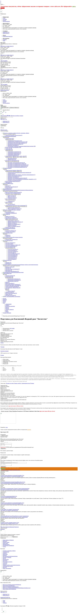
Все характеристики (4, 337)
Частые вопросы (6, 21)
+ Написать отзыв (4, 435)
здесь (7, 427)
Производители (6, 544)
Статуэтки (5, 562)
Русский (6, 107)
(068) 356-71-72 (6, 32)
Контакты (5, 541)
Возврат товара (6, 542)
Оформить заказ (3, 129)
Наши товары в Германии (8, 540)
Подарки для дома (10, 383)
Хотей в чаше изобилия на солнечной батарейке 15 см (11, 476)
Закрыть (2, 8)
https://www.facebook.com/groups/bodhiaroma (12, 584)
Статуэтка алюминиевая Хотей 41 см (8, 497)
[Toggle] (1, 45)
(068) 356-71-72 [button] (3, 592)
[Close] (3, 4)
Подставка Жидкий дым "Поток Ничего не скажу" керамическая (14, 517)
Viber (4, 600)
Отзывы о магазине (7, 312)
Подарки (32, 383)
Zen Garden (12, 328)
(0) (1, 325)
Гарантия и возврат (4, 351)
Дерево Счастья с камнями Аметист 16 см (9, 523)
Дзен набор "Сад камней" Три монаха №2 (9, 510)
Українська (16, 107)
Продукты (5, 560)
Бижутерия (5, 554)
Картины (5, 555)
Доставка (5, 19)
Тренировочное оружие (8, 566)
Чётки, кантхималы (7, 568)
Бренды (4, 300)
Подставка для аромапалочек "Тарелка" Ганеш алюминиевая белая (14, 489)
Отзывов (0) (5, 362)
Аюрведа (5, 552)
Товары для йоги (17, 383)
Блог (4, 302)
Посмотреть (2, 468)
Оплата (4, 20)
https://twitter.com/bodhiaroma (9, 585)
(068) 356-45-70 (6, 33)
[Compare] (2, 326)
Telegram (5, 602)
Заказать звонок (3, 124)
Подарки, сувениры (7, 557)
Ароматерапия (6, 551)
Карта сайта (5, 543)
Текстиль (5, 563)
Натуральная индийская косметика (10, 556)
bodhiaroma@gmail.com (7, 36)
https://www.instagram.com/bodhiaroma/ (11, 586)
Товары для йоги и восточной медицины (11, 565)
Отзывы (2, 355)
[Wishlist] (0, 326)
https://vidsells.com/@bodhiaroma (9, 589)
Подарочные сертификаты (8, 545)
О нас (4, 18)
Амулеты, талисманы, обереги (9, 550)
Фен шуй (5, 567)
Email (1, 462)
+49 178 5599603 (3, 60)
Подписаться (14, 536)
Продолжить (3, 448)
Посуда (4, 558)
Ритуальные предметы (7, 561)
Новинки (5, 299)
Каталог (4, 298)
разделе (29, 429)
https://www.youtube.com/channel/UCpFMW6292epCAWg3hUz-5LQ (16, 587)
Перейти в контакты (4, 90)
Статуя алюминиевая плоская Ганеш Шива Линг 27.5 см (12, 483)
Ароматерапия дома (26, 383)
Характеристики (6, 360)
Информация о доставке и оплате (10, 361)
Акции (4, 301)
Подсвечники (6, 559)
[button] (39, 3)
